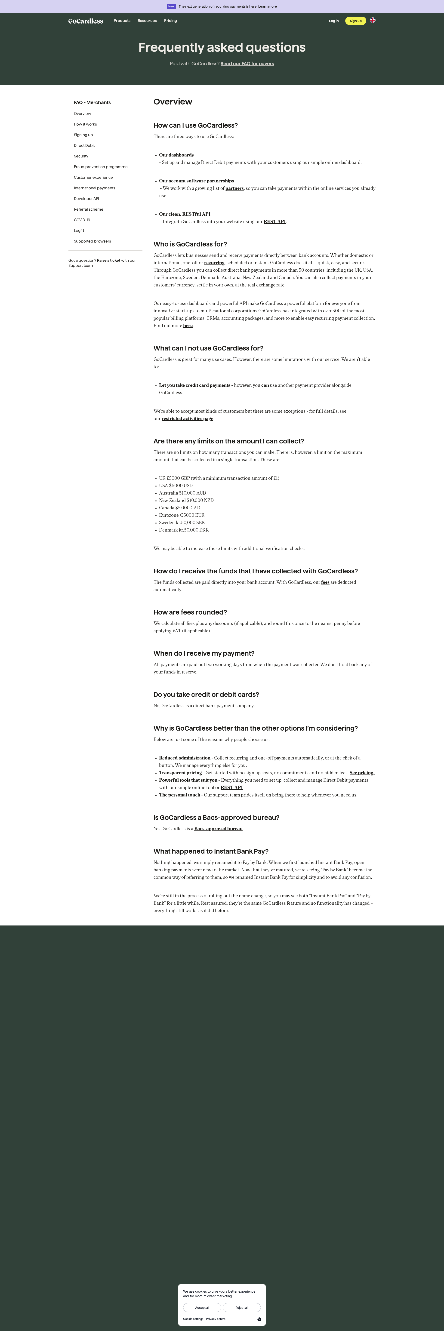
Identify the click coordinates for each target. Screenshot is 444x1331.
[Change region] (373, 20)
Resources (147, 21)
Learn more (267, 6)
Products (122, 21)
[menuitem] (105, 113)
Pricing (170, 21)
